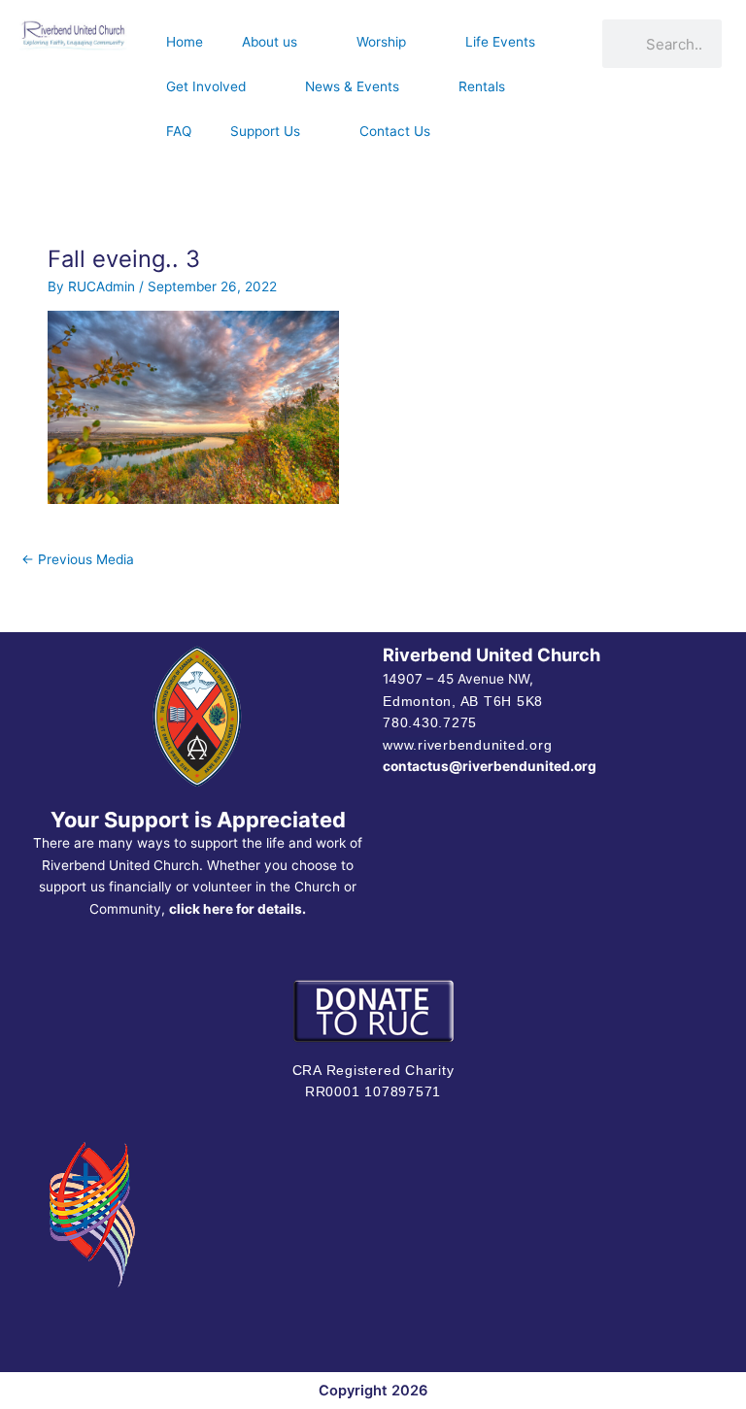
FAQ (178, 131)
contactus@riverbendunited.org (489, 766)
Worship (381, 42)
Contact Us (394, 131)
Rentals (481, 86)
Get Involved (206, 86)
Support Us (265, 131)
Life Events (500, 42)
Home (184, 42)
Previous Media (77, 559)
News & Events (352, 86)
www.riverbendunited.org (467, 745)
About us (269, 42)
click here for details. (237, 909)
